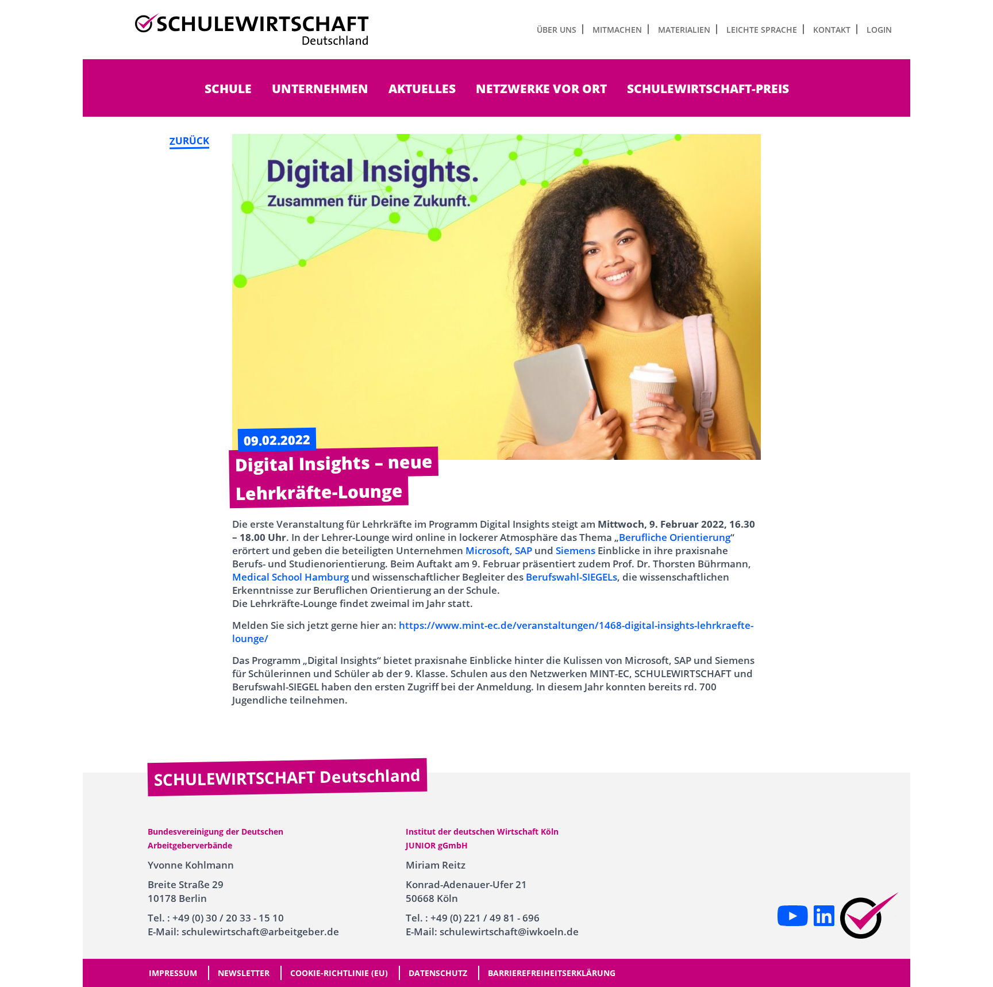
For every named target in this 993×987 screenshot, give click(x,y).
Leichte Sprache (761, 29)
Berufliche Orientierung (674, 537)
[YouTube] (793, 915)
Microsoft (487, 550)
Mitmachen (617, 29)
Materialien (684, 29)
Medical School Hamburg (290, 576)
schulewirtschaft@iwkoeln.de (509, 931)
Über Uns (556, 29)
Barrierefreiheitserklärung (551, 972)
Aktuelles (422, 88)
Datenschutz (438, 972)
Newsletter (244, 972)
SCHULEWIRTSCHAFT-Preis (708, 88)
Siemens (575, 550)
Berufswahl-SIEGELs (571, 576)
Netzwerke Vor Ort (541, 88)
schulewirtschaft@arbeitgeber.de (260, 931)
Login (879, 29)
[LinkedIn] (824, 915)
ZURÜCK (189, 140)
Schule (228, 88)
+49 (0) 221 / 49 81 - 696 (485, 917)
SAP (523, 550)
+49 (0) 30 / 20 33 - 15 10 (228, 917)
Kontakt (831, 29)
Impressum (173, 972)
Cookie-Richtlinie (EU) (339, 972)
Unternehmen (320, 88)
